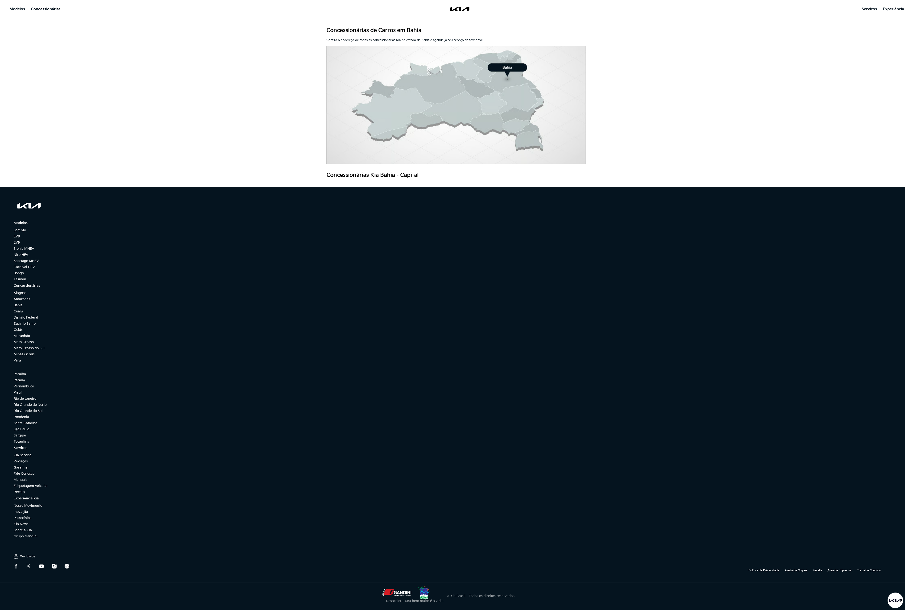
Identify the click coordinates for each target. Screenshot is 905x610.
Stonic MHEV (24, 249)
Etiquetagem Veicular (31, 486)
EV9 (17, 236)
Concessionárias (46, 9)
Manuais (20, 480)
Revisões (21, 461)
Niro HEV (21, 255)
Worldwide (27, 556)
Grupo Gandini (25, 536)
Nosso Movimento (28, 506)
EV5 (17, 243)
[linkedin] (70, 566)
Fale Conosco (24, 474)
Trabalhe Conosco (872, 570)
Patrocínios (22, 518)
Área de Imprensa (839, 570)
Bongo (19, 273)
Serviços (869, 9)
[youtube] (45, 566)
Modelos (17, 9)
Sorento (20, 230)
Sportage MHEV (26, 261)
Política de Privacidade (764, 570)
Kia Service (22, 455)
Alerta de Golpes (796, 570)
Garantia (21, 467)
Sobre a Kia (23, 530)
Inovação (21, 512)
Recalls (19, 492)
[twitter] (32, 566)
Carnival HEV (24, 267)
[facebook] (19, 566)
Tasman (20, 279)
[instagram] (58, 566)
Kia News (21, 524)
